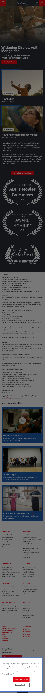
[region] (21, 674)
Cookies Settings (21, 685)
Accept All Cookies (21, 679)
